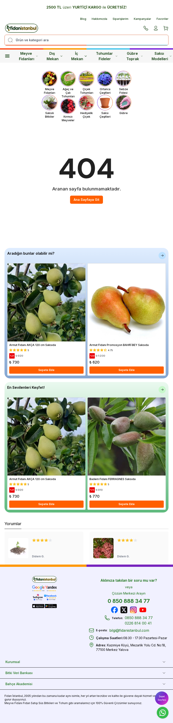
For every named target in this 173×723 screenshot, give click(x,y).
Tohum (63, 703)
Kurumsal (12, 662)
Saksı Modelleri (160, 56)
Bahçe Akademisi (18, 684)
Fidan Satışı (30, 703)
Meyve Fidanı (13, 703)
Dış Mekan (53, 56)
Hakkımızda (99, 19)
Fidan (8, 696)
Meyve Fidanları (26, 56)
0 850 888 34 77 (129, 601)
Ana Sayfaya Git (86, 199)
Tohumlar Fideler (105, 56)
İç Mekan (77, 56)
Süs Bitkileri (46, 703)
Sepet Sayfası (162, 698)
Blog (83, 19)
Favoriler (162, 19)
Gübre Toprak (132, 56)
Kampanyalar (142, 19)
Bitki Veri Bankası (19, 673)
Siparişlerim (120, 19)
